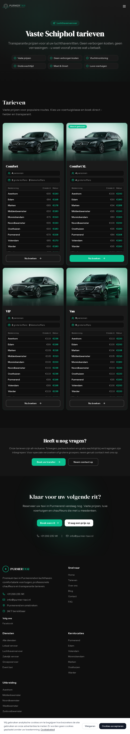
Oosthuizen (74, 667)
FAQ (70, 601)
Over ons (72, 585)
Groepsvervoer (10, 661)
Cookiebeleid (48, 729)
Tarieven (72, 580)
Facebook (8, 623)
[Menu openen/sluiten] (124, 6)
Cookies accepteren (113, 726)
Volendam (73, 651)
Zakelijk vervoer (11, 656)
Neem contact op (83, 462)
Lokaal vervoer (10, 645)
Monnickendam (76, 656)
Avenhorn (8, 689)
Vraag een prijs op (79, 523)
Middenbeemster (12, 695)
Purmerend (74, 640)
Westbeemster (10, 705)
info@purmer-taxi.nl (19, 599)
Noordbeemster (11, 700)
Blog (70, 591)
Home (71, 574)
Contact (72, 596)
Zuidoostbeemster (12, 711)
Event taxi (8, 667)
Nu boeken (31, 258)
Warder (72, 672)
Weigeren (90, 726)
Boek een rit (47, 523)
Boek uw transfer (46, 462)
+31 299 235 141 (15, 594)
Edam (71, 645)
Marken (72, 661)
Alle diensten (9, 640)
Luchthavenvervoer (13, 651)
